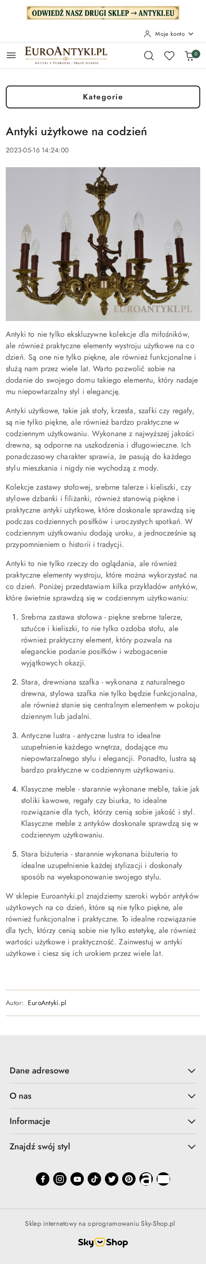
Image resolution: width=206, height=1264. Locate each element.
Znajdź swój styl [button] (40, 1146)
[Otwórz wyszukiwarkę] (149, 55)
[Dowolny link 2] (163, 1179)
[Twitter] (111, 1179)
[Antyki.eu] (103, 12)
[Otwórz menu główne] (11, 55)
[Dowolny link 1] (146, 1179)
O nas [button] (21, 1096)
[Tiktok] (94, 1179)
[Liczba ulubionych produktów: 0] (169, 55)
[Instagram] (60, 1179)
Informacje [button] (30, 1121)
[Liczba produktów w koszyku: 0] (189, 55)
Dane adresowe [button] (39, 1070)
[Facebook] (42, 1179)
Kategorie (103, 96)
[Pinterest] (129, 1179)
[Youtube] (77, 1179)
